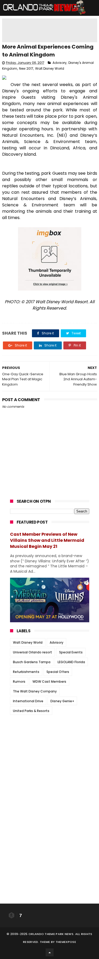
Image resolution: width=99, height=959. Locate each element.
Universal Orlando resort (32, 652)
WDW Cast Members (49, 681)
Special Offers (57, 672)
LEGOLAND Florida (71, 662)
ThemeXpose (66, 942)
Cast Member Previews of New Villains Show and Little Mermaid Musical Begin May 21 (47, 540)
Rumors (19, 681)
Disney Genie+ (62, 701)
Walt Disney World (49, 68)
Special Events (71, 652)
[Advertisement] (49, 752)
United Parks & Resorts (31, 711)
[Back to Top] (50, 952)
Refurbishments (26, 672)
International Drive (28, 701)
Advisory (60, 62)
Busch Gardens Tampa (31, 662)
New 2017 (26, 68)
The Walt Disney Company (35, 691)
